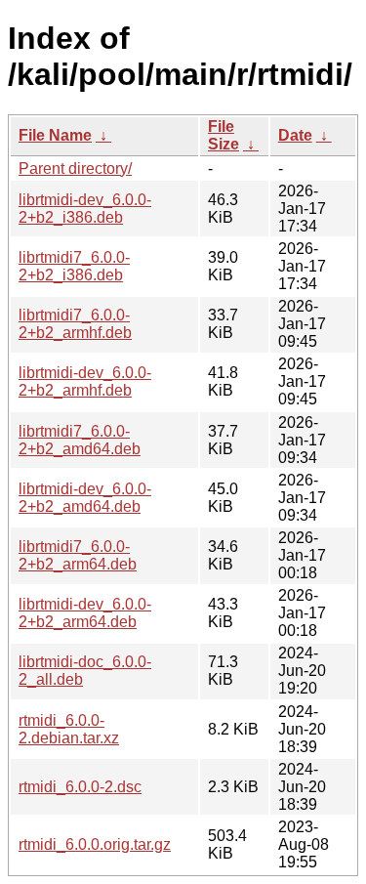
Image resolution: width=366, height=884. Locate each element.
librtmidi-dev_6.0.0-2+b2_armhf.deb (85, 381)
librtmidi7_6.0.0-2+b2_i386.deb (74, 266)
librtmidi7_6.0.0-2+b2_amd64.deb (80, 440)
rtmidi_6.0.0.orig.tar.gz (95, 844)
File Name (55, 135)
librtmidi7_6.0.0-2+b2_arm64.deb (78, 555)
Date (295, 135)
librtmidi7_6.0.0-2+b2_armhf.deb (75, 324)
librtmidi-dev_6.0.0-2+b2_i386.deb (85, 208)
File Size (223, 135)
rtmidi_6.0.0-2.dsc (80, 787)
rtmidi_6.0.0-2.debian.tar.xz (69, 729)
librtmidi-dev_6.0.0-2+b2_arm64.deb (85, 613)
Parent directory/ (75, 168)
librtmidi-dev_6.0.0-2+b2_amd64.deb (85, 498)
